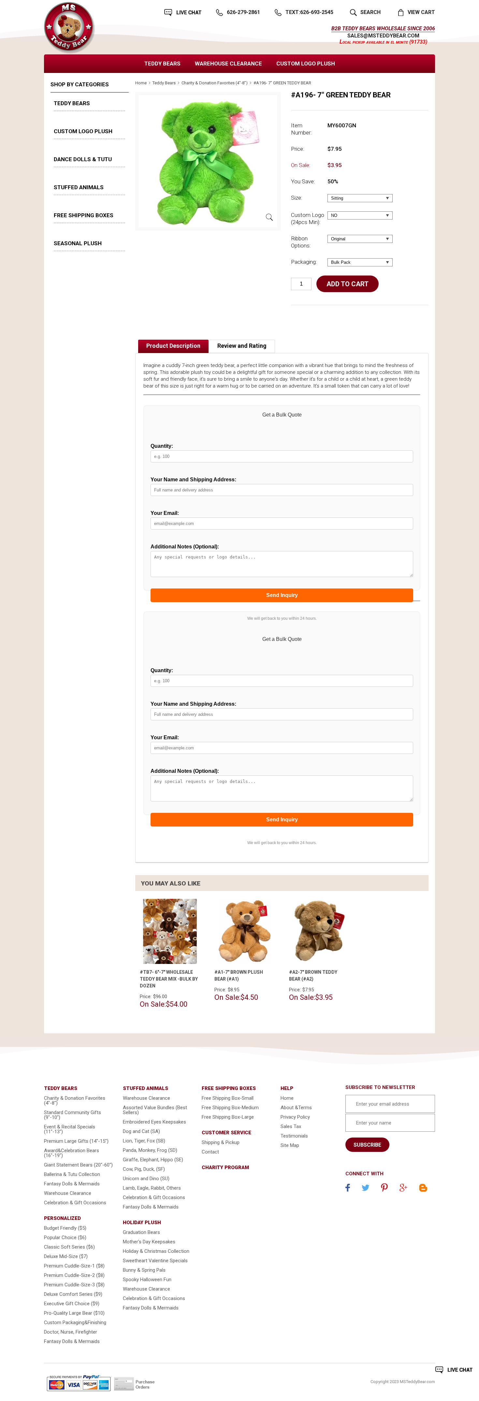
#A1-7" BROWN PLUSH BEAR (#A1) (238, 975)
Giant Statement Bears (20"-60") (78, 1165)
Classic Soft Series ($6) (69, 1247)
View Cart (421, 12)
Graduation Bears (141, 1232)
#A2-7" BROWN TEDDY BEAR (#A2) (313, 975)
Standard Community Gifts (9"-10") (72, 1115)
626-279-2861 (243, 12)
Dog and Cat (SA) (141, 1131)
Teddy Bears (162, 63)
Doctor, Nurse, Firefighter (70, 1332)
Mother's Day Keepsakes (149, 1242)
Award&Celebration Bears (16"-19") (71, 1153)
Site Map (290, 1145)
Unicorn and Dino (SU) (146, 1179)
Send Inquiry (282, 595)
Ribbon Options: (301, 242)
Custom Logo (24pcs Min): (307, 218)
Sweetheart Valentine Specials (155, 1261)
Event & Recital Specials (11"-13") (69, 1129)
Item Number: (301, 129)
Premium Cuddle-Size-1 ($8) (74, 1266)
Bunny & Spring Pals (144, 1270)
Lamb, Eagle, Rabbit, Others (152, 1188)
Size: (296, 197)
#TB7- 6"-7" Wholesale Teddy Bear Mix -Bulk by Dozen (169, 978)
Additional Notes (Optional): (185, 546)
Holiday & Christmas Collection (156, 1251)
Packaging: (304, 262)
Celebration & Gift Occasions (75, 1203)
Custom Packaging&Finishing (75, 1322)
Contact (210, 1152)
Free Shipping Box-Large (228, 1117)
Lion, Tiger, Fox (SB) (144, 1141)
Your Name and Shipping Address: (193, 479)
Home (141, 82)
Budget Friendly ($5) (65, 1228)
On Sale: (301, 165)
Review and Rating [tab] (242, 345)
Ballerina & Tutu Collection (72, 1174)
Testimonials (294, 1136)
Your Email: (165, 513)
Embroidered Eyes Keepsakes (154, 1122)
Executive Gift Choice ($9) (71, 1304)
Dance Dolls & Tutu (83, 159)
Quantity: (162, 446)
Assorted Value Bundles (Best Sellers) (155, 1110)
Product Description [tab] (173, 345)
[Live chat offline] (453, 1369)
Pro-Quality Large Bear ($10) (74, 1313)
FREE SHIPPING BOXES (83, 215)
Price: (297, 149)
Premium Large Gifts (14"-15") (76, 1141)
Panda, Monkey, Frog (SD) (150, 1150)
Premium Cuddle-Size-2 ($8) (74, 1275)
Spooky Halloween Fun (147, 1279)
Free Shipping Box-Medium (230, 1108)
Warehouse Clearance (228, 63)
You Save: (303, 181)
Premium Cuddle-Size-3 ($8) (74, 1285)
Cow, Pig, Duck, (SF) (144, 1169)
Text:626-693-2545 (309, 12)
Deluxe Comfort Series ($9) (73, 1294)
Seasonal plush (78, 243)
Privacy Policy (295, 1117)
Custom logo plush (305, 63)
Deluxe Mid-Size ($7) (66, 1256)
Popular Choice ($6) (65, 1237)
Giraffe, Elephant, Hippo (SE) (153, 1160)
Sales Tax (291, 1126)
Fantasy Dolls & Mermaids (72, 1184)
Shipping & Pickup (221, 1142)
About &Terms (296, 1108)
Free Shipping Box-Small (228, 1098)
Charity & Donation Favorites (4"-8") (214, 82)
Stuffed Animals (79, 187)
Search (370, 12)
